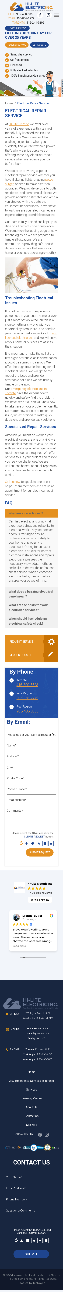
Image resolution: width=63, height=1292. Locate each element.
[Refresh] (21, 843)
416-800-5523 (27, 685)
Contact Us (31, 1115)
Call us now (12, 482)
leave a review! (17, 28)
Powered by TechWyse (31, 1283)
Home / (10, 103)
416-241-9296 (35, 22)
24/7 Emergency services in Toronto (31, 1080)
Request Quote (20, 655)
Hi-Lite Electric (19, 124)
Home (31, 1071)
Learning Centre (32, 1098)
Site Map (31, 1124)
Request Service (17, 45)
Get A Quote (39, 45)
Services (31, 1089)
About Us (31, 1107)
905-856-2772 (25, 18)
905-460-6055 (25, 14)
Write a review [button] (40, 900)
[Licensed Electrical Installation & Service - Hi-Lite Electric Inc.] (31, 6)
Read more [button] (19, 946)
